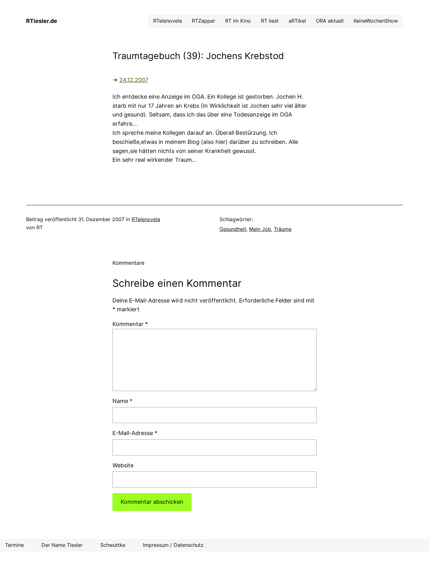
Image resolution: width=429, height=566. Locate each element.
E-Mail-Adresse (134, 433)
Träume (282, 229)
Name (122, 401)
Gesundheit (233, 229)
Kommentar (130, 324)
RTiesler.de (41, 21)
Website (122, 465)
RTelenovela (146, 219)
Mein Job (260, 229)
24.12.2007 (133, 80)
